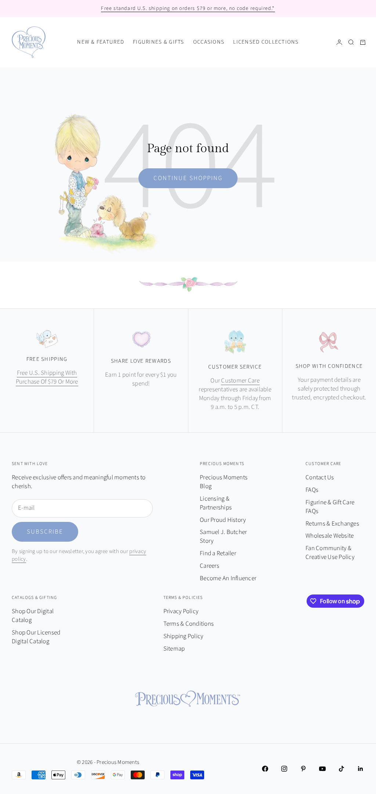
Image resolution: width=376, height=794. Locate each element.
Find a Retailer (218, 553)
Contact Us (320, 477)
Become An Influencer (228, 578)
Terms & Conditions (188, 623)
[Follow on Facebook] (265, 768)
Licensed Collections (266, 42)
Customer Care (240, 380)
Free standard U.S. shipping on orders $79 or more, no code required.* (188, 8)
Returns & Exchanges (332, 523)
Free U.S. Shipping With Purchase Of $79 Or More (47, 377)
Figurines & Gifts (158, 42)
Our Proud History (223, 520)
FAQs (312, 490)
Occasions (208, 42)
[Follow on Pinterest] (303, 768)
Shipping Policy (183, 636)
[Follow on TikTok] (341, 768)
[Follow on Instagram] (284, 768)
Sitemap (174, 648)
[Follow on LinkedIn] (360, 768)
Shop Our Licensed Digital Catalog (36, 637)
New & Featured (100, 42)
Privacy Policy (181, 611)
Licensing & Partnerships (216, 503)
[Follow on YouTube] (322, 768)
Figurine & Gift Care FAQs (330, 507)
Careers (209, 565)
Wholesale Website (330, 535)
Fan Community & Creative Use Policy (330, 552)
